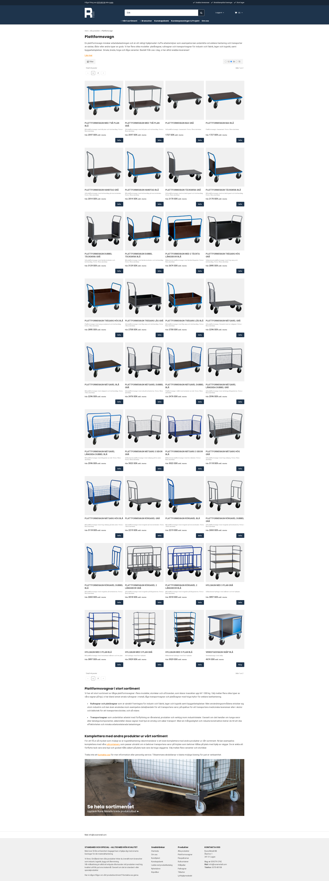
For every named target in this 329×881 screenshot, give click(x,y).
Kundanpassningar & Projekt (185, 21)
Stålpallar (182, 865)
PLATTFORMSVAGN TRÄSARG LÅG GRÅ (144, 320)
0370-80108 (101, 2)
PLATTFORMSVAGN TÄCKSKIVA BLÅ (223, 190)
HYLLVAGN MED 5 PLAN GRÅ (138, 652)
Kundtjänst (155, 858)
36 (234, 62)
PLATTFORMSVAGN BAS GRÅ (179, 123)
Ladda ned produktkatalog (161, 865)
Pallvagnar (182, 869)
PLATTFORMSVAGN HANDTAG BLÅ (142, 190)
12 (228, 62)
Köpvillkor (155, 872)
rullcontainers (113, 744)
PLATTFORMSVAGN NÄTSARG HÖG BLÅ (104, 518)
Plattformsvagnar (185, 854)
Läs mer (88, 55)
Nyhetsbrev (156, 869)
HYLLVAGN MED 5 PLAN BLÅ (178, 652)
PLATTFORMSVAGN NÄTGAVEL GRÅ (223, 320)
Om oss (205, 21)
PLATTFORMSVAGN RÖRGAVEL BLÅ (182, 518)
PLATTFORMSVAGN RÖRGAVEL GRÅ (142, 518)
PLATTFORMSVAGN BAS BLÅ (220, 123)
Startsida (155, 851)
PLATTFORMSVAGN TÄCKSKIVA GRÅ (183, 190)
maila (111, 2)
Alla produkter (95, 31)
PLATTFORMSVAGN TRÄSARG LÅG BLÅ (184, 320)
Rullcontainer (183, 862)
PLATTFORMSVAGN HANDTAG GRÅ (102, 190)
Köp (240, 665)
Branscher (147, 21)
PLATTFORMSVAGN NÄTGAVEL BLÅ (102, 384)
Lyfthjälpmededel (185, 876)
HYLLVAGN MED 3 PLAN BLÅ (98, 652)
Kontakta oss (128, 875)
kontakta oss (104, 754)
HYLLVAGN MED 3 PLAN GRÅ (219, 585)
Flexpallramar (183, 858)
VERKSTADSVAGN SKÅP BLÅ (219, 652)
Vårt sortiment (129, 21)
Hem (86, 31)
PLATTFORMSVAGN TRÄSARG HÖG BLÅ (104, 320)
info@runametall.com (98, 835)
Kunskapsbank (161, 21)
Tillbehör (181, 872)
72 (239, 62)
